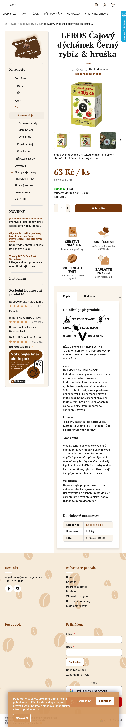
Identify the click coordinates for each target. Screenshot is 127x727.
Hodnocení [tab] (90, 296)
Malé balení (26, 130)
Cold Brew (21, 78)
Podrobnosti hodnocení (87, 73)
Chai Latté (23, 151)
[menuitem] (9, 14)
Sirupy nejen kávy (26, 172)
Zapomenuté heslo (77, 674)
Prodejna (71, 591)
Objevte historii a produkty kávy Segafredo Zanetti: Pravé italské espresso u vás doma (25, 237)
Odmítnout (85, 700)
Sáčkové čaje (25, 115)
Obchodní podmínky (78, 601)
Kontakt (71, 582)
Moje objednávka (76, 606)
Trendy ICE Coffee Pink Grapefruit (22, 258)
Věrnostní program (78, 596)
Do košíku (100, 208)
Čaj (19, 93)
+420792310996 (15, 581)
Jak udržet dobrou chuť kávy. (26, 218)
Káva (20, 86)
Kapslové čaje (26, 144)
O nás (69, 577)
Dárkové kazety (28, 123)
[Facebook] (9, 588)
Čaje (17, 107)
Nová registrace (76, 670)
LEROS (88, 64)
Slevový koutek (24, 185)
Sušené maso (23, 192)
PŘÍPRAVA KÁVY (25, 159)
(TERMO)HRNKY (25, 178)
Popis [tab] (66, 296)
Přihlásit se (75, 662)
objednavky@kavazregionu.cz (23, 577)
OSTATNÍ (20, 198)
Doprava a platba (76, 586)
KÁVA (18, 100)
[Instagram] (17, 588)
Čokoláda (20, 165)
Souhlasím (105, 700)
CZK (12, 5)
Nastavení (22, 718)
